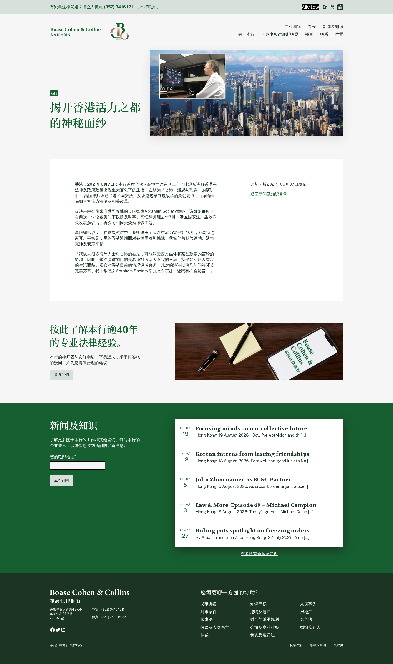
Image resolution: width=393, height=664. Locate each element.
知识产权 (258, 603)
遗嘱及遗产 (260, 611)
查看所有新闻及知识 (259, 553)
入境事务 (308, 603)
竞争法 (306, 619)
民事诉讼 (208, 603)
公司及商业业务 (264, 627)
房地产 (306, 611)
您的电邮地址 (63, 456)
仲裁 (204, 635)
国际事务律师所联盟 (279, 34)
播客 (309, 34)
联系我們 (61, 375)
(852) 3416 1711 (119, 7)
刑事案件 (208, 611)
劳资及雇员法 (262, 635)
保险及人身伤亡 (214, 627)
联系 (324, 34)
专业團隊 (293, 26)
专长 (312, 26)
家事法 (206, 619)
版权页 (338, 645)
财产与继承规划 (264, 619)
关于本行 (246, 34)
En (325, 7)
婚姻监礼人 (310, 627)
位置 (339, 34)
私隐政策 (296, 645)
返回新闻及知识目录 (268, 194)
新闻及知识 (333, 26)
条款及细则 (318, 645)
